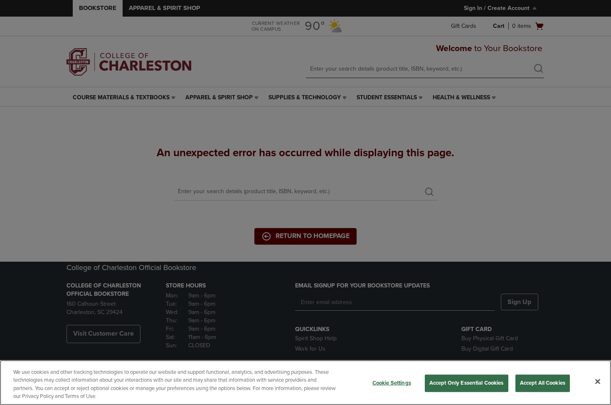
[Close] (598, 381)
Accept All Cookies (542, 383)
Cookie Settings (391, 383)
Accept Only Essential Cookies (466, 383)
